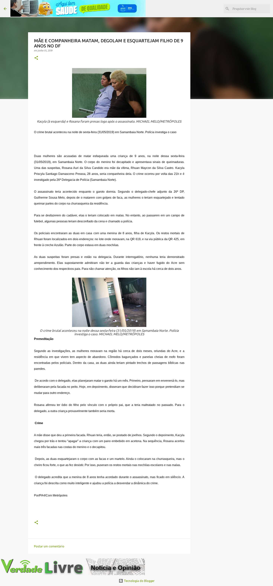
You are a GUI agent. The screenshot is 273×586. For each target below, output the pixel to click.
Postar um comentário (49, 546)
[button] (36, 58)
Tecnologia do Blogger (139, 580)
